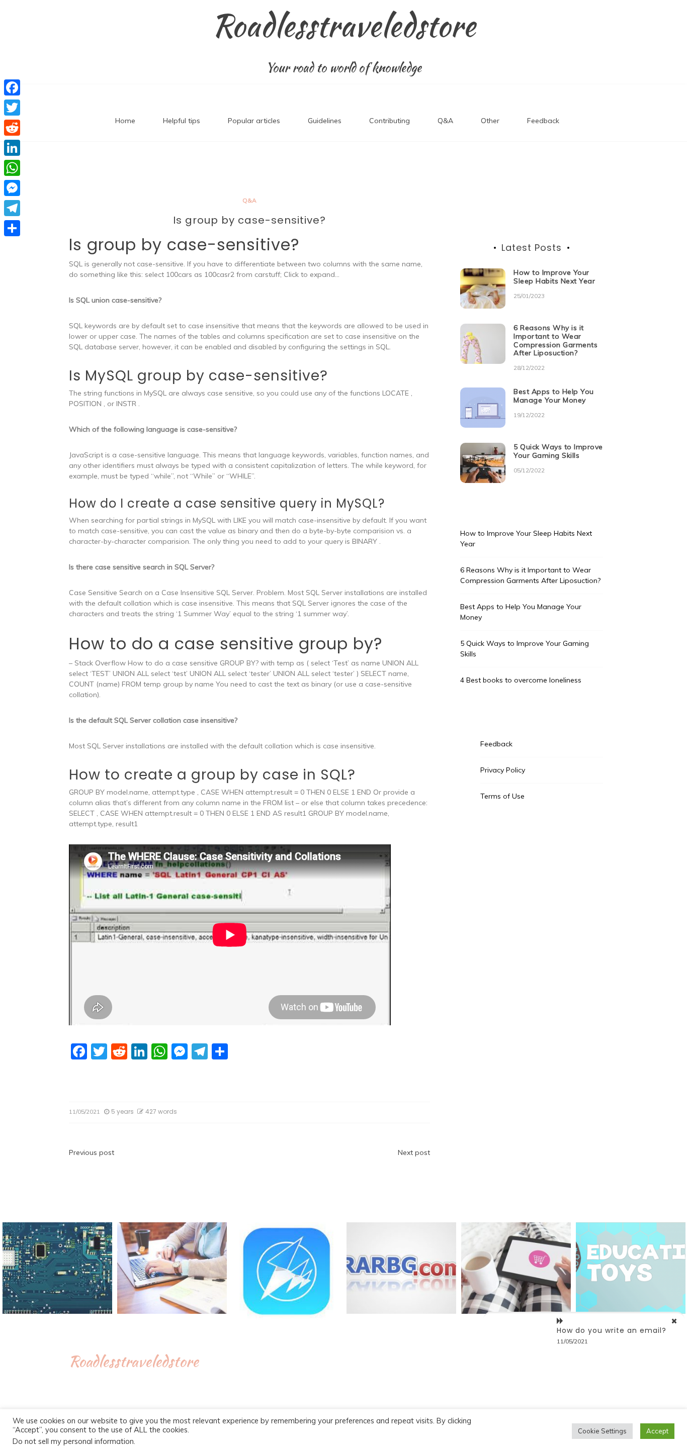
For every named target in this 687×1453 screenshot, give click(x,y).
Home (125, 120)
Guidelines (324, 120)
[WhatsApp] (12, 168)
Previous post (91, 1152)
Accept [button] (657, 1431)
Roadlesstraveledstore (344, 26)
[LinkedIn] (12, 148)
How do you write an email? (611, 1330)
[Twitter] (12, 108)
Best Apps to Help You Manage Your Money (553, 396)
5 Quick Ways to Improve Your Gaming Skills (558, 451)
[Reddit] (12, 128)
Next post (414, 1152)
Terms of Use (502, 796)
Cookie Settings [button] (602, 1431)
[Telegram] (12, 208)
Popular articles (254, 120)
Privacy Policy (502, 769)
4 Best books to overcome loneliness (520, 680)
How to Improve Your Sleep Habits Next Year (554, 276)
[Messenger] (12, 188)
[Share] (12, 228)
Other (490, 120)
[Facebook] (12, 87)
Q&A (445, 120)
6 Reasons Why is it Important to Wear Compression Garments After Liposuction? (555, 340)
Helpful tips (181, 120)
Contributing (389, 120)
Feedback (543, 120)
